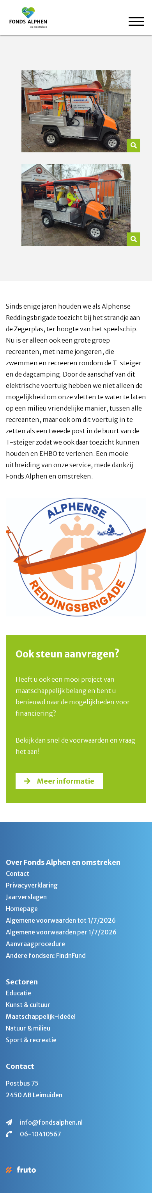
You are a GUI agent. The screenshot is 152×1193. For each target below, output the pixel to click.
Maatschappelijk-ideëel (41, 1016)
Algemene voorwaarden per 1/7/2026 (61, 932)
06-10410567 (40, 1134)
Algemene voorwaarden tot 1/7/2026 (61, 920)
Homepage (22, 909)
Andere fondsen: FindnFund (46, 955)
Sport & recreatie (31, 1040)
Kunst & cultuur (28, 1005)
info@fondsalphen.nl (51, 1122)
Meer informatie (65, 781)
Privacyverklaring (32, 885)
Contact (17, 873)
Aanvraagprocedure (35, 944)
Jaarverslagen (26, 897)
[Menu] (136, 22)
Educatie (18, 993)
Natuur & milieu (28, 1028)
